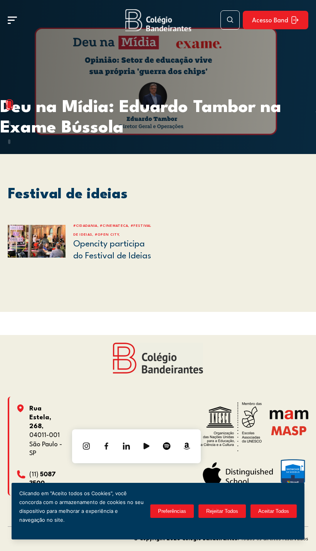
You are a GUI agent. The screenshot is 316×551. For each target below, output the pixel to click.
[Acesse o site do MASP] (288, 430)
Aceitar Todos (273, 511)
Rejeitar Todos (222, 511)
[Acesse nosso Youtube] (146, 446)
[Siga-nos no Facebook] (106, 446)
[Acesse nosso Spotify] (166, 446)
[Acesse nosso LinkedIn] (126, 446)
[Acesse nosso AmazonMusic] (186, 446)
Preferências (172, 511)
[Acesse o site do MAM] (289, 417)
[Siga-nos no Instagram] (86, 446)
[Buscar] (230, 20)
